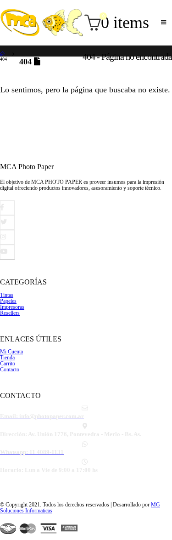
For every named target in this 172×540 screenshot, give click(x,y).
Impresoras (12, 307)
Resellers (10, 313)
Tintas (6, 295)
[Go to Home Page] (3, 53)
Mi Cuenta (11, 352)
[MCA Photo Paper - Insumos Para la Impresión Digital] (41, 22)
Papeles (8, 301)
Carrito (7, 364)
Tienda (7, 358)
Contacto (9, 370)
